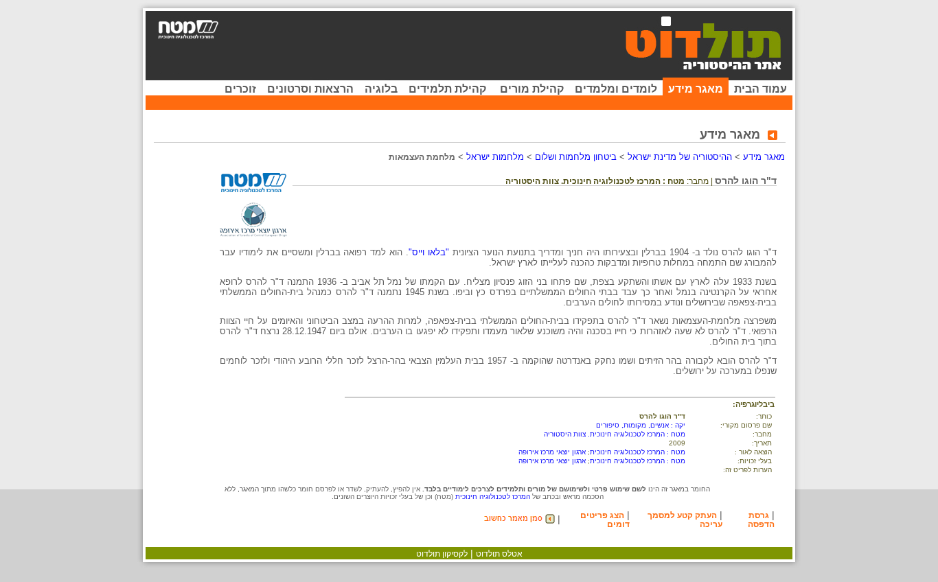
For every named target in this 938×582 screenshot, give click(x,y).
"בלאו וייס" (429, 252)
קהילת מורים (532, 89)
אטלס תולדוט (499, 554)
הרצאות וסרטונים (310, 89)
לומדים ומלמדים (616, 89)
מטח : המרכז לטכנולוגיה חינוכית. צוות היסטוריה (614, 434)
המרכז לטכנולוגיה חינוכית (492, 496)
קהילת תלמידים (447, 89)
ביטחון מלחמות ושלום (576, 157)
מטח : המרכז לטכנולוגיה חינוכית (637, 452)
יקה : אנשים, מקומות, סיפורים (640, 425)
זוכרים (240, 89)
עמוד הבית (760, 89)
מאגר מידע (695, 89)
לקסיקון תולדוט (442, 554)
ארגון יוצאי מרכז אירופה (552, 452)
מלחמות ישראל (495, 157)
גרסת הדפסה (761, 519)
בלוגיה (381, 89)
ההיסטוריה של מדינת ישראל (680, 157)
